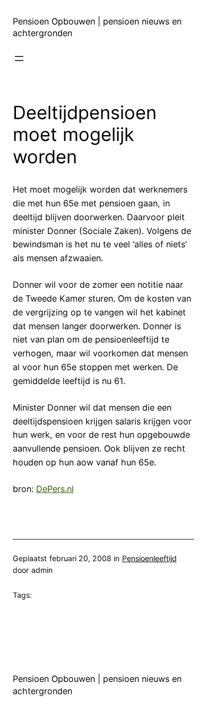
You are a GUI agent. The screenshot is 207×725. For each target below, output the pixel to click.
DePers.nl (55, 489)
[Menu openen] (19, 58)
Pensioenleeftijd (149, 558)
